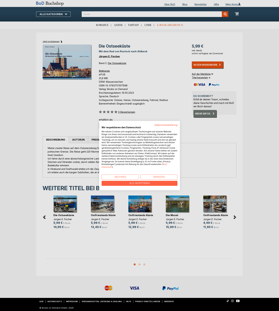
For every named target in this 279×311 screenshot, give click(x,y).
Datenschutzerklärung (166, 125)
